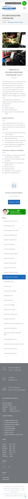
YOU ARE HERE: (5, 20)
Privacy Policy (5, 477)
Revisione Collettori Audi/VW (11, 272)
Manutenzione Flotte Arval (10, 314)
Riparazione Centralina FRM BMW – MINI (13, 333)
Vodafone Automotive (9, 319)
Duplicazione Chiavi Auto (10, 267)
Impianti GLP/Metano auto (10, 235)
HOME (4, 22)
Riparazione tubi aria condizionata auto (13, 323)
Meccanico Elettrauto (9, 244)
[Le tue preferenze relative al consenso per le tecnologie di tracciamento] (25, 496)
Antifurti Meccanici (8, 295)
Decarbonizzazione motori (10, 348)
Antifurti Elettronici (8, 300)
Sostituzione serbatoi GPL (10, 353)
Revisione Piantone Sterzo (10, 221)
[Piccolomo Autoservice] (12, 8)
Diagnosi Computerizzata (10, 239)
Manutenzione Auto (9, 281)
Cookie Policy (5, 479)
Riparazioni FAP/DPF (9, 258)
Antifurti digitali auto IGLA (10, 339)
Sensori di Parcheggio (9, 305)
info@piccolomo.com (14, 411)
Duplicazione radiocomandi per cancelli (13, 344)
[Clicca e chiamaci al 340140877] (24, 3)
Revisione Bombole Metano (11, 253)
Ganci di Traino (7, 286)
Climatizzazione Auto (9, 226)
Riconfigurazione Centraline (11, 277)
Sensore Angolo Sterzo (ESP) (11, 230)
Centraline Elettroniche (9, 249)
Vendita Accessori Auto (9, 309)
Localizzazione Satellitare (10, 291)
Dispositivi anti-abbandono (10, 328)
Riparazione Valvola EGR (10, 263)
